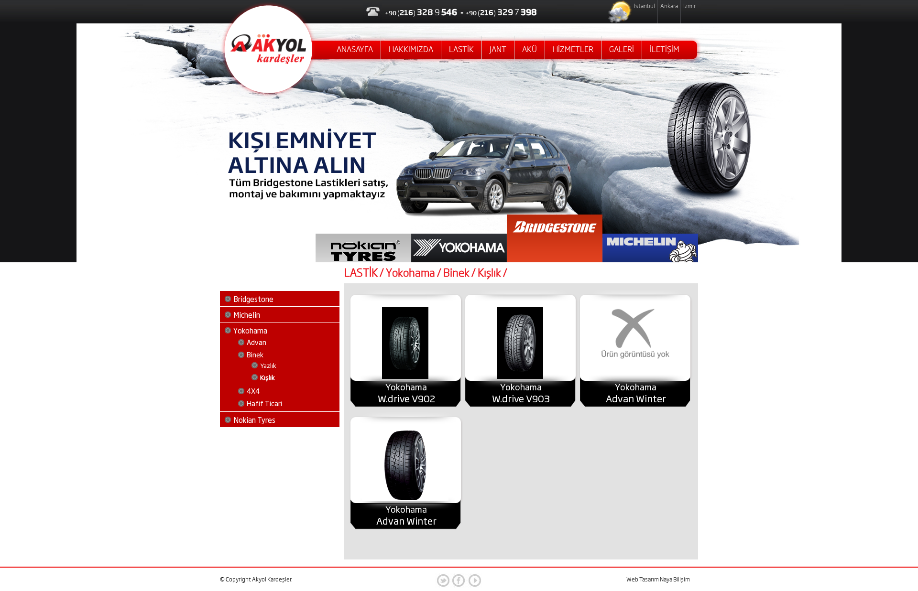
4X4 (253, 391)
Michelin (246, 314)
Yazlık (268, 365)
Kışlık (267, 377)
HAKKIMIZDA (411, 49)
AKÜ (529, 49)
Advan (256, 342)
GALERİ (621, 49)
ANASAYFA (355, 49)
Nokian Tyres (254, 419)
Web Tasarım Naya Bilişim (658, 579)
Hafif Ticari (264, 403)
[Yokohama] (405, 376)
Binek (255, 354)
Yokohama (250, 330)
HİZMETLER (573, 49)
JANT (498, 49)
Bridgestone (253, 298)
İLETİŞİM (664, 49)
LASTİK (461, 49)
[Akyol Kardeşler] (268, 61)
